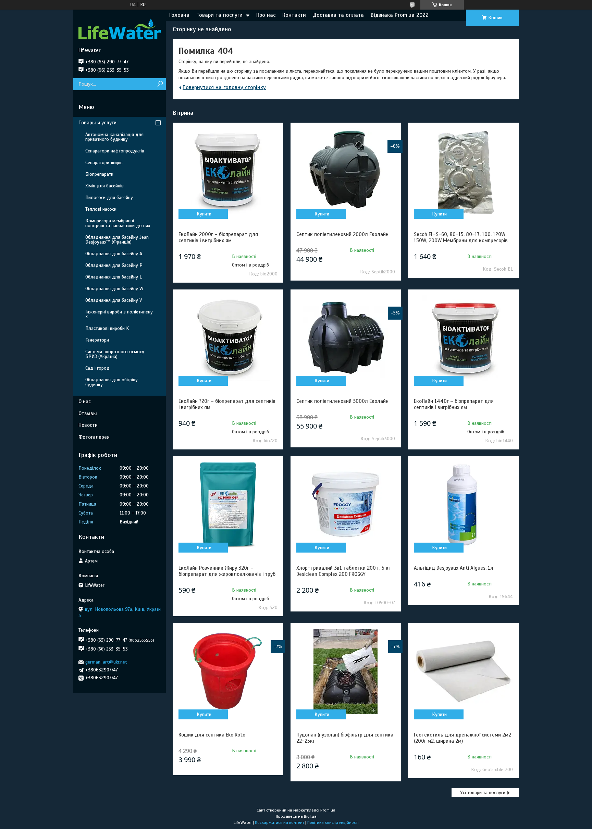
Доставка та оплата (338, 15)
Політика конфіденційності (333, 822)
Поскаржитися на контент (279, 822)
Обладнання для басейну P (114, 265)
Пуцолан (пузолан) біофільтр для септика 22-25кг (344, 738)
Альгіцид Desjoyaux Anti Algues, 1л (453, 568)
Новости (88, 425)
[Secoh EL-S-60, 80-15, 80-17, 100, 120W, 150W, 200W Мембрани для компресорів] (463, 171)
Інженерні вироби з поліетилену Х (119, 314)
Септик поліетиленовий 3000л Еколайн (342, 401)
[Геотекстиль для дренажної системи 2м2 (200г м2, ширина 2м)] (463, 672)
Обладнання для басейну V (113, 300)
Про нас (265, 15)
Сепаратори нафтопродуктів (114, 151)
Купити (204, 214)
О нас (84, 401)
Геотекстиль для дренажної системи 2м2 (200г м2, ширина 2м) (462, 738)
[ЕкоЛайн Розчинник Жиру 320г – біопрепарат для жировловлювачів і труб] (227, 505)
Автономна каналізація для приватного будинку (114, 137)
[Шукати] (160, 84)
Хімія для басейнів (104, 186)
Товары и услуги (97, 123)
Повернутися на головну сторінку (224, 87)
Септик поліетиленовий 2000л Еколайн (342, 234)
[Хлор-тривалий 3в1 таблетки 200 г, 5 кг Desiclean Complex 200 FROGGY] (345, 505)
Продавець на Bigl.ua (296, 816)
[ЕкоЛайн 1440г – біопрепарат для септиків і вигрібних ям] (463, 338)
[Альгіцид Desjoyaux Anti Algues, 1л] (463, 505)
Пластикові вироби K (107, 328)
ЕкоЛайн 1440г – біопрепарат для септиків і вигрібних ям (454, 404)
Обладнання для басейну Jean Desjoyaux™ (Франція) (117, 239)
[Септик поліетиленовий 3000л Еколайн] (345, 338)
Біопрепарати (99, 174)
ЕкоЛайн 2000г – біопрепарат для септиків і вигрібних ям (218, 237)
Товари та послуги (219, 15)
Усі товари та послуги (482, 792)
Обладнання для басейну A (113, 254)
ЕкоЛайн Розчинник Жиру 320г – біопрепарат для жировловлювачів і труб (226, 571)
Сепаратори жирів (104, 162)
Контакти (294, 15)
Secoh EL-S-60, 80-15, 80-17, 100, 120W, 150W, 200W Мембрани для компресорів (461, 237)
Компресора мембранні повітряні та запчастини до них (117, 223)
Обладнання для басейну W (114, 289)
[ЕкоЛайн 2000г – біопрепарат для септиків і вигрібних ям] (227, 171)
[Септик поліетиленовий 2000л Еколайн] (345, 171)
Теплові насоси (100, 209)
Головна (179, 15)
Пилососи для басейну (109, 197)
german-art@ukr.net (106, 662)
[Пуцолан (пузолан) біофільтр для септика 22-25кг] (345, 672)
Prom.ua (327, 810)
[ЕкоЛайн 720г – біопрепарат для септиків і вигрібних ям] (227, 338)
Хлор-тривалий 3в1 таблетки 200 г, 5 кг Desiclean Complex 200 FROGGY (343, 571)
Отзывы (87, 413)
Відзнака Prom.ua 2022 (400, 15)
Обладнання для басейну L (113, 277)
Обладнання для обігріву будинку (111, 382)
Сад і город (97, 368)
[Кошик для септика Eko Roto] (227, 672)
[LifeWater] (119, 28)
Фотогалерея (94, 437)
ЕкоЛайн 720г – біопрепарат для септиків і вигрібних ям (226, 404)
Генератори (97, 340)
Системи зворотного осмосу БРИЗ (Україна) (114, 354)
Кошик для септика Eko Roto (211, 735)
